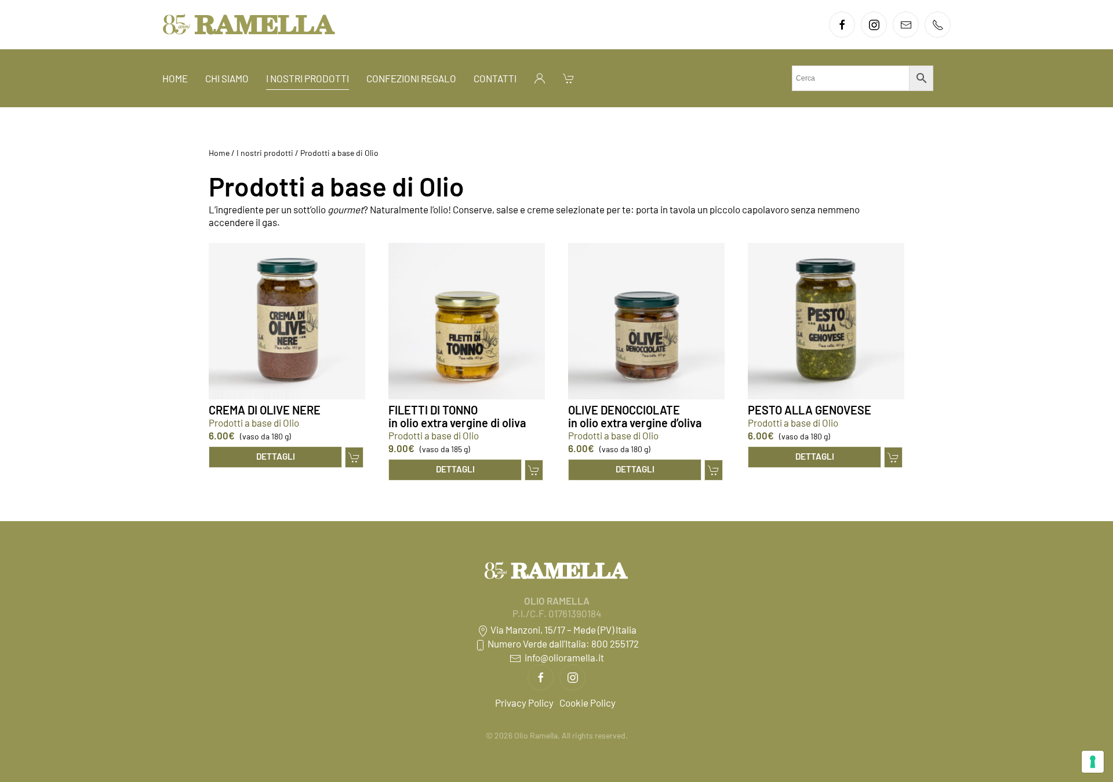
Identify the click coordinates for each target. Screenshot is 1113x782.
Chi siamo (227, 78)
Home (175, 78)
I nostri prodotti (307, 78)
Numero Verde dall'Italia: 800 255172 (562, 643)
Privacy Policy (524, 702)
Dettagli (275, 456)
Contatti (495, 78)
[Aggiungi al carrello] (354, 457)
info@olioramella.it (562, 657)
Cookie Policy (587, 702)
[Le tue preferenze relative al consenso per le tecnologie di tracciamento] (1093, 762)
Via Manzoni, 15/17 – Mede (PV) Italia (562, 629)
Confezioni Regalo (411, 78)
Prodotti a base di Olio (254, 422)
